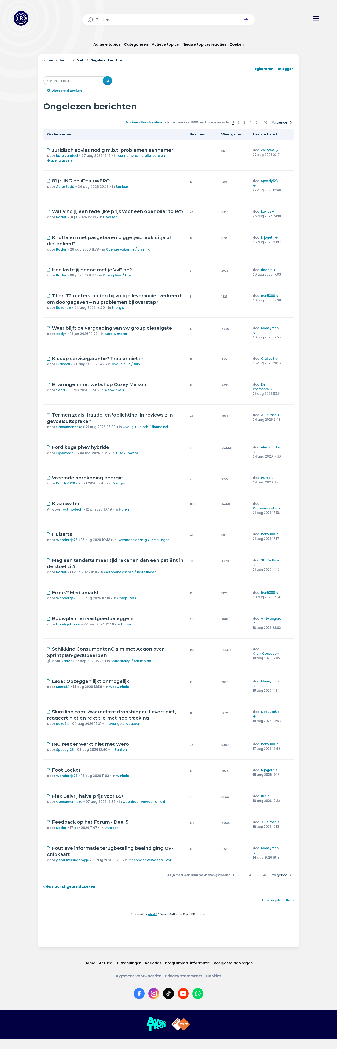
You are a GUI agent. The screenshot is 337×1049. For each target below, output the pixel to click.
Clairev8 (63, 364)
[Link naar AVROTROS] (156, 1024)
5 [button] (256, 122)
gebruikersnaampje (72, 860)
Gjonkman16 (66, 453)
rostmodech (71, 509)
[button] (246, 20)
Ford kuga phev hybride (80, 447)
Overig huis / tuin (117, 275)
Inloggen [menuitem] (286, 68)
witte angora (271, 618)
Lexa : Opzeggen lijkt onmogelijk (90, 681)
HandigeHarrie (68, 624)
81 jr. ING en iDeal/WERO (81, 181)
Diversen (110, 217)
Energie (118, 307)
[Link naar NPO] (180, 1024)
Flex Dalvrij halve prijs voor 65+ (88, 796)
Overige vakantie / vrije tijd (128, 249)
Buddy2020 (65, 483)
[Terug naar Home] (21, 18)
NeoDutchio (270, 712)
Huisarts (62, 534)
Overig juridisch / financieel (145, 427)
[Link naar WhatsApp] (197, 993)
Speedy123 (269, 181)
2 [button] (238, 122)
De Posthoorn (261, 386)
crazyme (268, 150)
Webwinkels (114, 390)
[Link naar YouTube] (183, 993)
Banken (122, 186)
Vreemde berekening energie (87, 477)
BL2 (263, 796)
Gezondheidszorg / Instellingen (143, 540)
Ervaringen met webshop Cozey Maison (99, 384)
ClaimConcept (264, 653)
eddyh (61, 333)
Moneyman (270, 328)
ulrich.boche (270, 447)
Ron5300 (268, 296)
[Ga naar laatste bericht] (277, 150)
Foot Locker (66, 770)
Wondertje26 (67, 540)
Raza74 (62, 723)
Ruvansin (63, 307)
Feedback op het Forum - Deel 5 (90, 822)
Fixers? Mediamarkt (75, 592)
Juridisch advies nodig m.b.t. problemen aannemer (112, 150)
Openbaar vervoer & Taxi (144, 801)
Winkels (122, 775)
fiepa (60, 390)
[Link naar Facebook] (139, 993)
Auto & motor (116, 333)
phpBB (152, 914)
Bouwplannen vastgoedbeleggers (93, 618)
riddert (266, 270)
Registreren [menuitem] (262, 68)
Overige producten (124, 723)
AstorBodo (65, 186)
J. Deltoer (268, 415)
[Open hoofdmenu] (316, 18)
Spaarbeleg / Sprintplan (131, 661)
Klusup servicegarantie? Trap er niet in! (98, 358)
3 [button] (244, 122)
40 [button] (265, 122)
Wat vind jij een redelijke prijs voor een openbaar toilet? (118, 211)
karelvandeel (67, 155)
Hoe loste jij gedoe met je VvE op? (92, 270)
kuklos (266, 211)
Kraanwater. (66, 503)
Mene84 (62, 687)
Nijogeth (267, 237)
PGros (265, 478)
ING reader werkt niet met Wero (90, 744)
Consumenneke (69, 427)
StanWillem (270, 560)
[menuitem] (271, 900)
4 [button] (250, 122)
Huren (124, 509)
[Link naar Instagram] (153, 993)
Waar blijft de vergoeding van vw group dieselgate (112, 328)
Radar (61, 217)
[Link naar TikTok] (168, 993)
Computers (126, 598)
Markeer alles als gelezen (145, 122)
